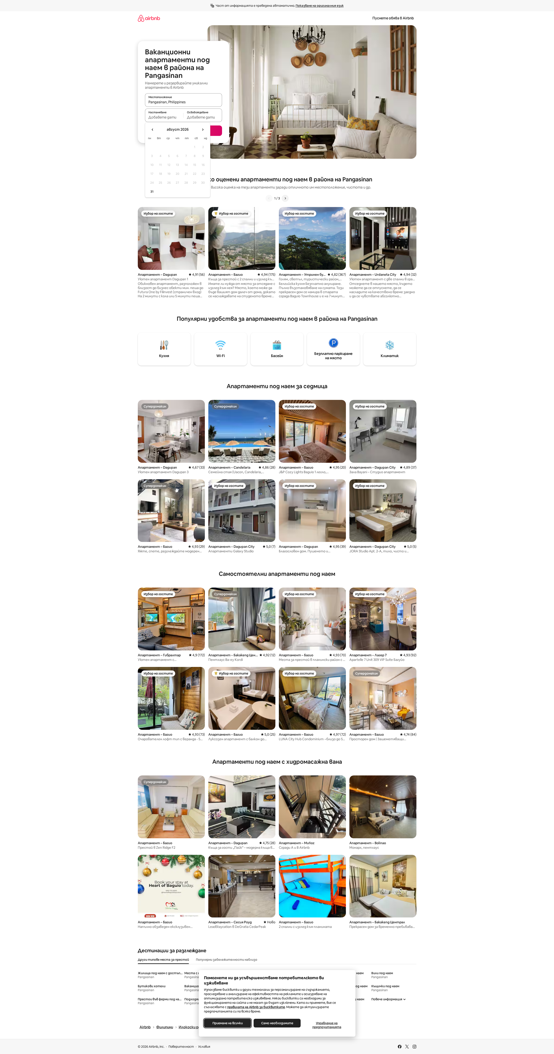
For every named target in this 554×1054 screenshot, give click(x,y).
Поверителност (181, 1047)
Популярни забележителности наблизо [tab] (226, 960)
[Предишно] (269, 198)
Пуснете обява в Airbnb (393, 18)
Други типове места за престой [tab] (163, 960)
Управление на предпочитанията (326, 1025)
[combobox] (183, 102)
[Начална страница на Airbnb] (149, 18)
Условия (204, 1047)
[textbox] (164, 117)
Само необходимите (277, 1023)
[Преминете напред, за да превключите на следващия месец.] (202, 129)
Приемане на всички (227, 1023)
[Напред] (285, 198)
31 (151, 192)
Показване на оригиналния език (320, 6)
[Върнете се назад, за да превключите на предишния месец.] (152, 129)
